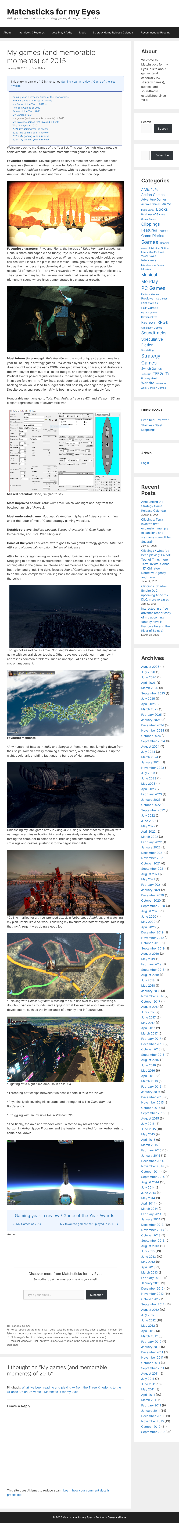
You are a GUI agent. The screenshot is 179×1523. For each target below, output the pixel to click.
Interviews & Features (31, 32)
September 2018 (152, 969)
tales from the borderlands (72, 1329)
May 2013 (148, 1262)
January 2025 (150, 720)
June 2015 (148, 1129)
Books (162, 209)
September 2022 (153, 810)
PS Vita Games (149, 312)
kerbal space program (24, 1329)
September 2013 (153, 1240)
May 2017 (148, 1023)
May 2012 (148, 1325)
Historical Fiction (159, 248)
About (7, 32)
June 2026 (148, 677)
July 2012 (148, 1315)
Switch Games (151, 368)
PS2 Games (161, 298)
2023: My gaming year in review (30, 136)
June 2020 (148, 916)
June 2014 (148, 1193)
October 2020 (151, 900)
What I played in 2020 (24, 125)
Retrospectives (149, 317)
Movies (146, 269)
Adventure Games (154, 199)
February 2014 (151, 1214)
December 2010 (152, 1416)
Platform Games (150, 294)
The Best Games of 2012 (26, 107)
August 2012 (150, 1310)
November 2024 (152, 730)
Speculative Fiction (152, 342)
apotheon (99, 1333)
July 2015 (148, 1123)
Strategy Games (150, 359)
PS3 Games (149, 303)
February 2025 (151, 714)
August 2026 (150, 666)
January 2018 (150, 991)
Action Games (153, 195)
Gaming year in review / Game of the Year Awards (40, 97)
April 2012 (148, 1331)
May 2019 (148, 959)
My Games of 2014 (23, 114)
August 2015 (150, 1118)
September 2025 (153, 693)
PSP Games (149, 308)
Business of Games (153, 214)
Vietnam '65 (115, 1329)
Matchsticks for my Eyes (53, 11)
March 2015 (149, 1145)
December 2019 (152, 932)
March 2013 (149, 1272)
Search (146, 122)
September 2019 (153, 948)
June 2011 (148, 1384)
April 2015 (148, 1139)
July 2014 (148, 1187)
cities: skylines (98, 1329)
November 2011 (152, 1357)
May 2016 (148, 1070)
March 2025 (149, 709)
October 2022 (151, 805)
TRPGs (158, 373)
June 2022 (148, 821)
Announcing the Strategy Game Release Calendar (153, 506)
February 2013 (151, 1278)
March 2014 (149, 1208)
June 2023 (148, 778)
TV (167, 373)
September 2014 (153, 1177)
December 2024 (152, 725)
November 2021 (152, 858)
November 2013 (152, 1230)
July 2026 (148, 672)
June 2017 (148, 1017)
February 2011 (151, 1405)
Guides (144, 248)
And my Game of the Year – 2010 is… (33, 100)
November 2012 (152, 1293)
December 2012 (152, 1288)
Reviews (148, 322)
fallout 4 (11, 1333)
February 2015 (151, 1150)
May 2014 (148, 1198)
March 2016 (149, 1081)
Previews (147, 298)
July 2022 (148, 815)
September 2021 (152, 868)
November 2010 (152, 1421)
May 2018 (148, 985)
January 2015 (150, 1155)
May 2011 (148, 1389)
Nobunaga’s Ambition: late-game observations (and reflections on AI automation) (58, 1337)
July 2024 (148, 751)
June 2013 (148, 1256)
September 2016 (153, 1054)
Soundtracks (153, 332)
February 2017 (151, 1038)
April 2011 (148, 1395)
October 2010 (150, 1426)
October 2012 (150, 1299)
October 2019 (150, 943)
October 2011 (150, 1363)
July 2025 (148, 698)
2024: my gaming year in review (30, 139)
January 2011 (150, 1410)
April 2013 (148, 1267)
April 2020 (148, 927)
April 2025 (148, 704)
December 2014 (152, 1161)
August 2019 (150, 953)
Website (147, 383)
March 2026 (149, 688)
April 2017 (148, 1028)
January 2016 (150, 1092)
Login (145, 463)
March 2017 (149, 1033)
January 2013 (150, 1283)
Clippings (150, 224)
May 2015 (148, 1134)
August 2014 (150, 1182)
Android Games (150, 204)
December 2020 (152, 895)
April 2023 (148, 789)
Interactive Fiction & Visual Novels (152, 254)
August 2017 (150, 1007)
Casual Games (148, 219)
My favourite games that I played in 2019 (35, 122)
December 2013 (152, 1224)
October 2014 (150, 1171)
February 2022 (151, 842)
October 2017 (150, 1001)
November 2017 (152, 996)
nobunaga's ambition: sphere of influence (42, 1333)
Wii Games (161, 383)
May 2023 (148, 783)
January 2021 (150, 890)
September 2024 (153, 741)
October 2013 (150, 1235)
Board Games (147, 210)
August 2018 (150, 975)
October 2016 (150, 1049)
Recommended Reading (155, 32)
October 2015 (150, 1108)
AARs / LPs (149, 189)
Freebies (163, 230)
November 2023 (152, 768)
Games (26, 1325)
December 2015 (152, 1097)
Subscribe (96, 1295)
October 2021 (150, 863)
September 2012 (152, 1304)
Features (16, 1325)
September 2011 (152, 1368)
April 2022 (148, 831)
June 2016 (148, 1065)
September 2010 (153, 1432)
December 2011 (152, 1352)
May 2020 (148, 922)
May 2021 (148, 879)
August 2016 (150, 1060)
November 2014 (152, 1166)
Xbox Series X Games (153, 387)
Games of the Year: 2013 (26, 111)
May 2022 (148, 826)
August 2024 (150, 746)
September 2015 (152, 1113)
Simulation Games (151, 327)
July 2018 (148, 980)
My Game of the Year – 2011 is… (30, 104)
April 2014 (148, 1203)
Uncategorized (149, 378)
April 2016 (148, 1076)
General (164, 242)
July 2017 (148, 1012)
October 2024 (151, 736)
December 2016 (152, 1044)
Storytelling (147, 350)
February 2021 (151, 884)
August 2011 (150, 1373)
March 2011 (149, 1400)
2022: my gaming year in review (30, 132)
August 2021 (150, 874)
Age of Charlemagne (79, 1333)
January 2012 (150, 1347)
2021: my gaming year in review (30, 129)
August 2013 (150, 1246)
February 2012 (151, 1341)
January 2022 (150, 847)
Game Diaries (152, 235)
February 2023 (151, 794)
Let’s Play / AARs (62, 32)
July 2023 (148, 773)
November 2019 (152, 938)
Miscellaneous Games (152, 265)
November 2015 (152, 1102)
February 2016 (151, 1086)
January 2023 (151, 799)
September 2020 (153, 906)
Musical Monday (149, 278)
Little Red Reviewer (155, 420)
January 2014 (150, 1219)
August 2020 (150, 911)
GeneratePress (117, 1517)
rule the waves (114, 1333)
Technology (146, 374)
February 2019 (151, 964)
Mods (82, 32)
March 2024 (149, 757)
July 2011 (147, 1378)
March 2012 (149, 1336)
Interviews (148, 260)
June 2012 (148, 1320)
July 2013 (148, 1251)
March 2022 (149, 837)
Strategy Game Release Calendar (113, 32)
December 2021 (152, 853)
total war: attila (46, 1329)
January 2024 (151, 762)
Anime (166, 204)
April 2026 (148, 682)
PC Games (153, 288)
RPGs (162, 322)
